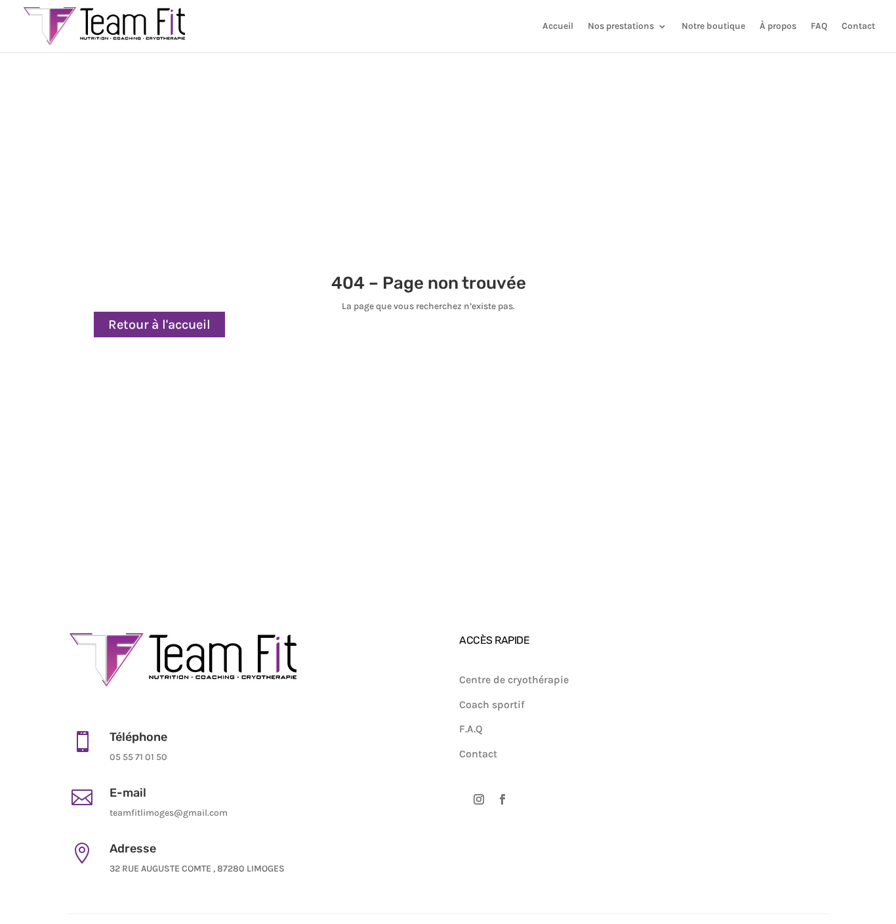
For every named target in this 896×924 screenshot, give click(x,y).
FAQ (819, 27)
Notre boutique (713, 27)
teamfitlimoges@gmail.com (169, 812)
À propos (778, 27)
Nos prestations (621, 27)
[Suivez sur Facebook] (502, 804)
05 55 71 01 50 (138, 757)
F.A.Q (471, 729)
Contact (858, 27)
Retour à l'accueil (159, 324)
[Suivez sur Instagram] (478, 804)
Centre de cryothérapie (514, 679)
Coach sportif (492, 704)
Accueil (557, 27)
